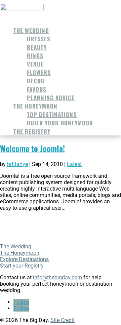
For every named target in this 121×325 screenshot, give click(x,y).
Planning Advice (51, 97)
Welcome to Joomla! (32, 148)
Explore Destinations (24, 259)
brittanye (17, 164)
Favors (36, 89)
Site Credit (62, 320)
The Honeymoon (35, 106)
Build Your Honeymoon (60, 123)
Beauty (37, 47)
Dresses (38, 39)
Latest (74, 164)
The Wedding (31, 30)
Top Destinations (52, 114)
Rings (35, 55)
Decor (36, 81)
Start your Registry (22, 265)
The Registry (31, 131)
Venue (35, 64)
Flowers (39, 72)
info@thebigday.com (57, 277)
